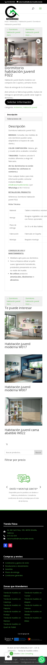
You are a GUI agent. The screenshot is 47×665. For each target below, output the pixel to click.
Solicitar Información (19, 102)
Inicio (6, 21)
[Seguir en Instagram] (10, 545)
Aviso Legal (12, 659)
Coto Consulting (26, 653)
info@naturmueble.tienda (18, 185)
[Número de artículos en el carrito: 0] (7, 444)
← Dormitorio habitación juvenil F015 (13, 32)
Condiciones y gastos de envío (17, 563)
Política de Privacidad (28, 659)
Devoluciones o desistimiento (16, 566)
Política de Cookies (11, 662)
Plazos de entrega (12, 572)
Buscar (38, 452)
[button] (38, 41)
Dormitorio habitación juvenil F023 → (32, 32)
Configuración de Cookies (31, 662)
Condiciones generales (14, 575)
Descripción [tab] (12, 114)
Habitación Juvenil (25, 21)
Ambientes (14, 21)
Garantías (9, 569)
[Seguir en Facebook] (5, 545)
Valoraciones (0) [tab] (14, 119)
